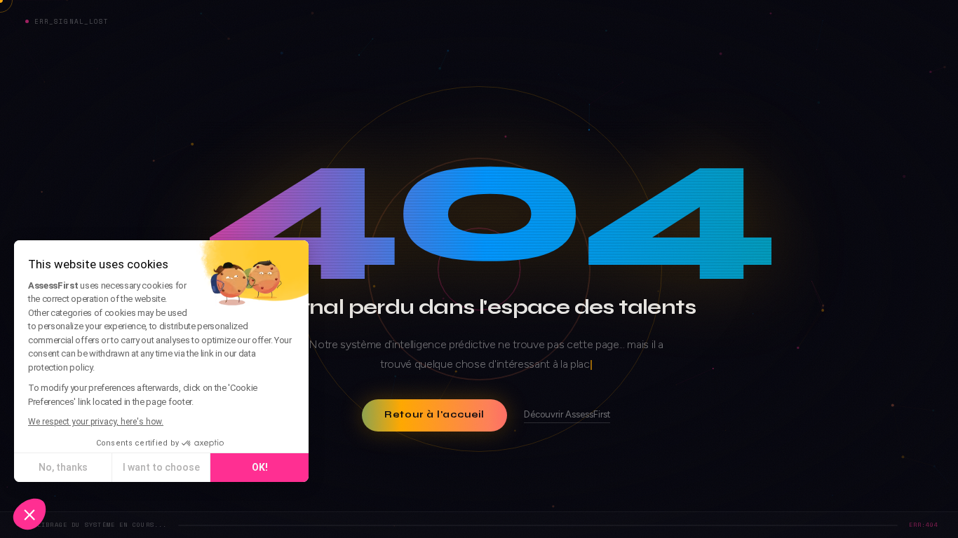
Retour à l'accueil (434, 414)
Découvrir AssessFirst (567, 414)
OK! (260, 467)
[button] (29, 514)
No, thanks (63, 467)
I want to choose (161, 467)
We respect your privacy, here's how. (95, 422)
